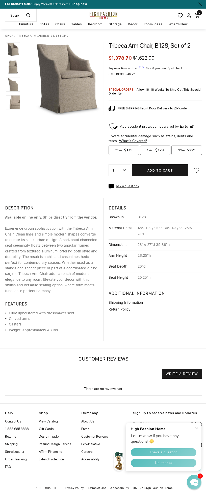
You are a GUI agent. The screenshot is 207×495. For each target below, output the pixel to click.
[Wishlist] (180, 15)
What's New (178, 24)
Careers (87, 452)
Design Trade (49, 436)
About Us (87, 421)
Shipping (11, 444)
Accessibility (90, 459)
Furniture (26, 24)
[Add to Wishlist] (196, 170)
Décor (133, 24)
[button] (13, 49)
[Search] (28, 15)
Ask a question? (127, 186)
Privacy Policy (74, 488)
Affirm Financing (50, 452)
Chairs (60, 24)
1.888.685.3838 (17, 429)
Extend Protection (51, 459)
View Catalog (48, 421)
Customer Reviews (94, 436)
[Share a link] (112, 186)
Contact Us (13, 421)
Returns (10, 436)
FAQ (8, 467)
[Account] (189, 15)
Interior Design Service (55, 444)
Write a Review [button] (182, 374)
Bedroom (95, 24)
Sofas (44, 24)
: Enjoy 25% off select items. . (46, 4)
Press (85, 429)
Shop (9, 35)
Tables (76, 24)
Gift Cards (46, 429)
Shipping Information (126, 302)
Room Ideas (153, 24)
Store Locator (14, 452)
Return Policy (120, 309)
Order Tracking (16, 459)
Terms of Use (97, 488)
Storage (115, 24)
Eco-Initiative (90, 444)
